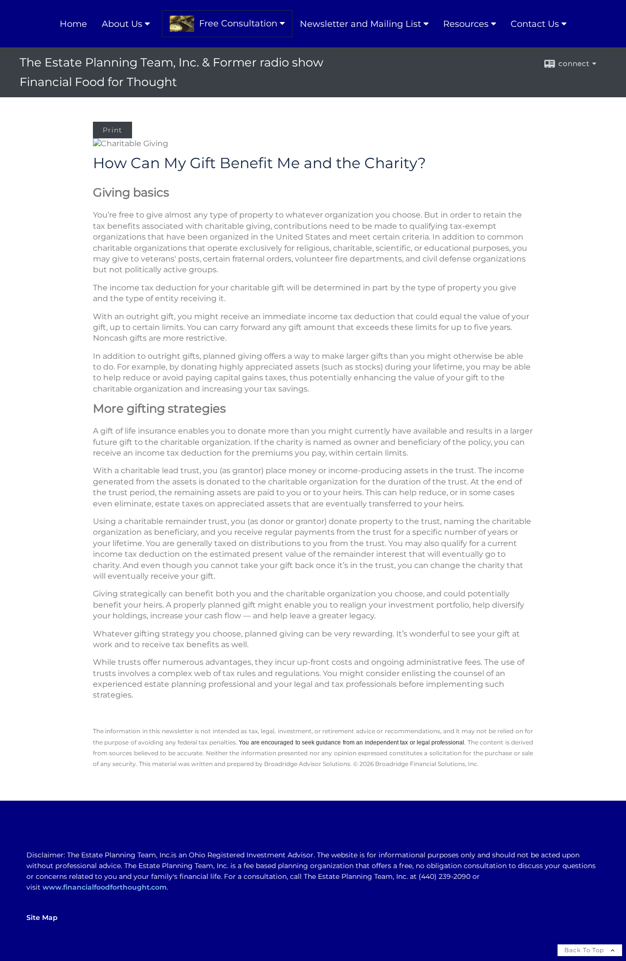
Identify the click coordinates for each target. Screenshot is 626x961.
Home (73, 24)
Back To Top (585, 950)
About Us (122, 24)
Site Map (42, 917)
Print (112, 130)
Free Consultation (238, 23)
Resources (466, 24)
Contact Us (535, 24)
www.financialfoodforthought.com (105, 887)
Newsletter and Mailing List (360, 24)
